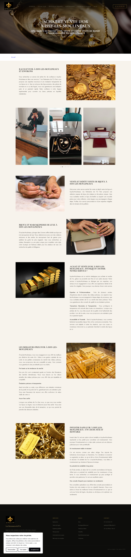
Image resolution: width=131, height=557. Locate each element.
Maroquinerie (70, 6)
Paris (79, 522)
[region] (23, 543)
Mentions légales (111, 549)
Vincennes (80, 538)
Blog (95, 6)
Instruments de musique (58, 535)
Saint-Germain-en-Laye (83, 535)
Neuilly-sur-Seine (82, 528)
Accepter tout (35, 549)
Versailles (80, 532)
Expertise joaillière (57, 528)
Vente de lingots (56, 525)
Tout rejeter (23, 549)
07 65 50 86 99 (120, 6)
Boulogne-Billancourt (83, 525)
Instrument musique (84, 6)
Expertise (32, 6)
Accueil (13, 57)
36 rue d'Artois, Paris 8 (109, 528)
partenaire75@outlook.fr (109, 525)
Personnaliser (11, 549)
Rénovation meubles (56, 6)
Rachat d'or (55, 522)
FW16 (124, 549)
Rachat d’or (42, 6)
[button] (17, 137)
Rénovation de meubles (58, 538)
